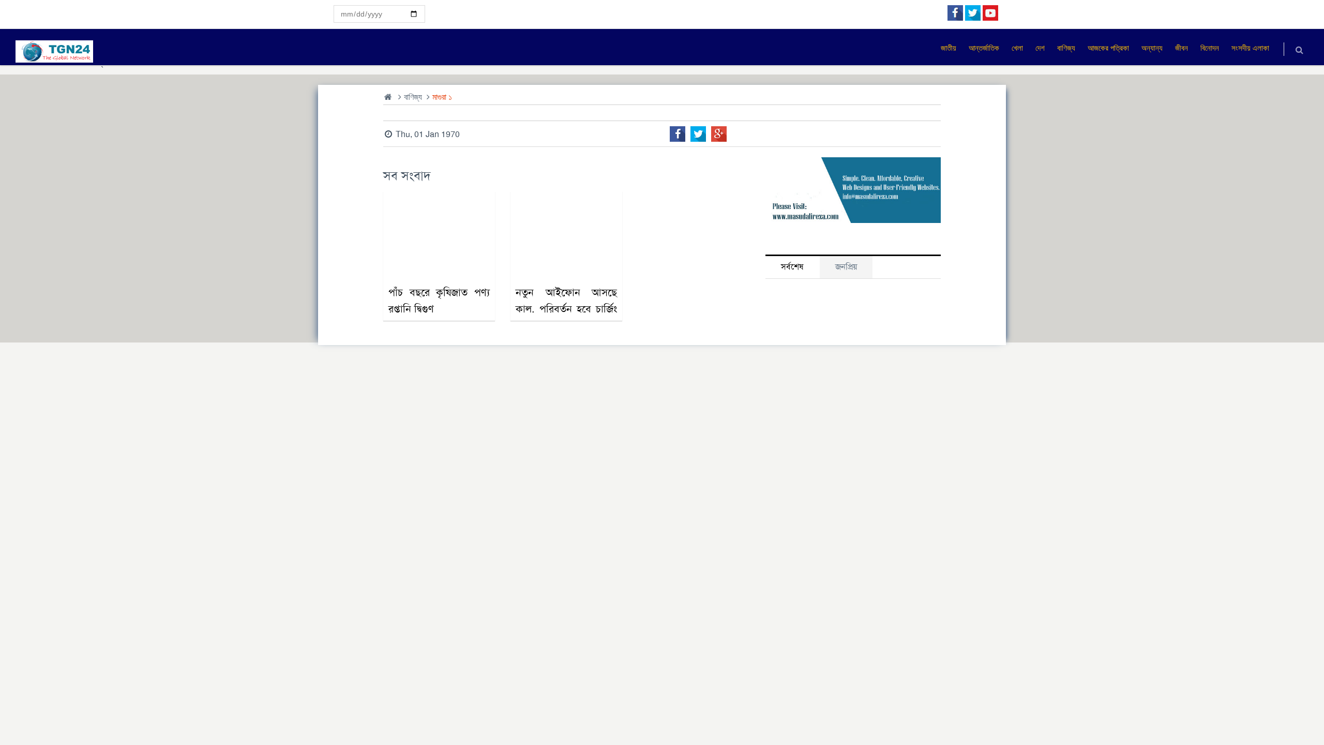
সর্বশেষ (792, 266)
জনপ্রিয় (846, 266)
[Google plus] (719, 134)
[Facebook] (677, 134)
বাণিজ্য (413, 97)
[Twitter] (698, 134)
